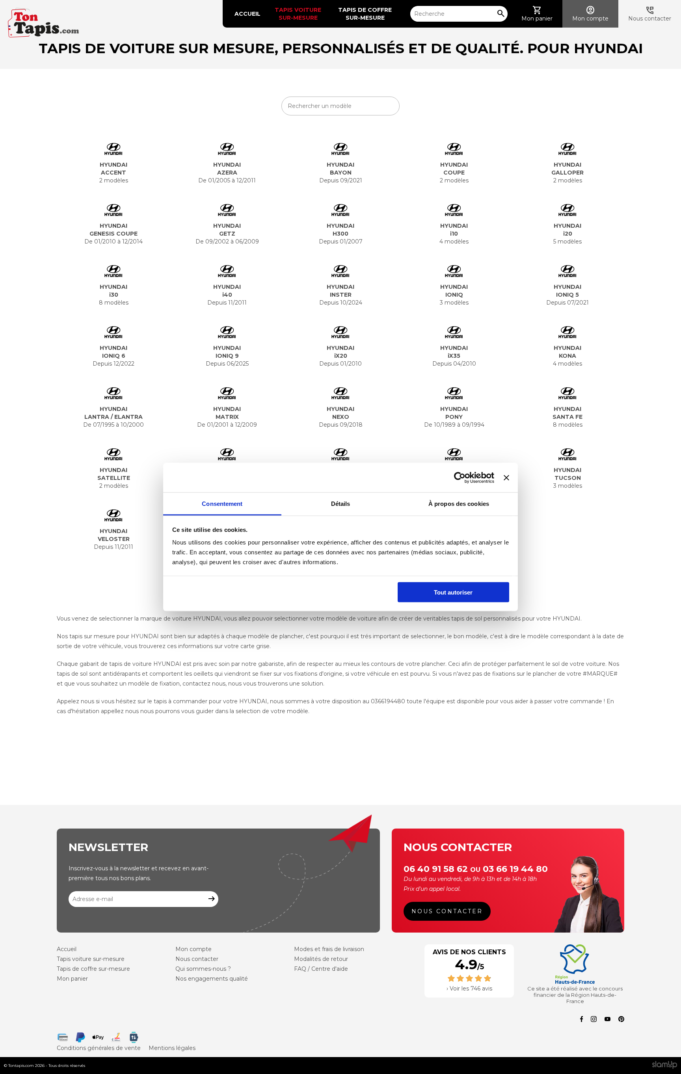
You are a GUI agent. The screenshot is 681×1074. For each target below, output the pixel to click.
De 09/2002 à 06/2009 (227, 233)
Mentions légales (172, 1048)
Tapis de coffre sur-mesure (365, 13)
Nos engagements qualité (211, 978)
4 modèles (454, 233)
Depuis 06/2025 (227, 355)
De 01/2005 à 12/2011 (227, 172)
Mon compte (193, 949)
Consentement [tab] (222, 503)
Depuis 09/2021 (340, 172)
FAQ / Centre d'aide (321, 968)
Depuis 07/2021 (567, 294)
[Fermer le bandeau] (506, 477)
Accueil (247, 13)
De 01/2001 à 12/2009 (227, 416)
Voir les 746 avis (471, 988)
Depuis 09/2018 (341, 416)
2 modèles (113, 172)
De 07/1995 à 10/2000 (113, 416)
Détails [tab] (340, 503)
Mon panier (72, 978)
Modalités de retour (321, 959)
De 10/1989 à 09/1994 (454, 416)
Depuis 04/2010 (454, 355)
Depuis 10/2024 (340, 294)
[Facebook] (581, 1020)
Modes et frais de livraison (329, 949)
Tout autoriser (453, 592)
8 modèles (113, 294)
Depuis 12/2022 (113, 355)
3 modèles (454, 294)
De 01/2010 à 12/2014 (113, 233)
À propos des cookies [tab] (458, 503)
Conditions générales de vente (99, 1048)
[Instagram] (594, 1020)
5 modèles (567, 233)
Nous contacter (447, 911)
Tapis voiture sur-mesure (299, 13)
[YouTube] (607, 1020)
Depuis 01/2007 (341, 233)
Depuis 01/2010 (340, 355)
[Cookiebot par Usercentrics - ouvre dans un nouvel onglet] (459, 477)
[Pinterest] (621, 1020)
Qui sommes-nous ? (203, 968)
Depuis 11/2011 (227, 294)
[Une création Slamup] (664, 1065)
